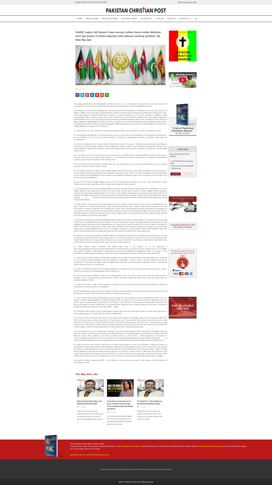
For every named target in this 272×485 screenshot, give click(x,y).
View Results (188, 174)
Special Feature (113, 469)
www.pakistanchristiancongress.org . (209, 446)
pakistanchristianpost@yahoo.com (98, 455)
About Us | (157, 469)
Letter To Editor (137, 469)
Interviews (103, 469)
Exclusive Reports (125, 469)
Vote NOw (175, 174)
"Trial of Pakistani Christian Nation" (128, 446)
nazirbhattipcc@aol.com (78, 455)
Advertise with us (166, 469)
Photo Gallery (147, 469)
